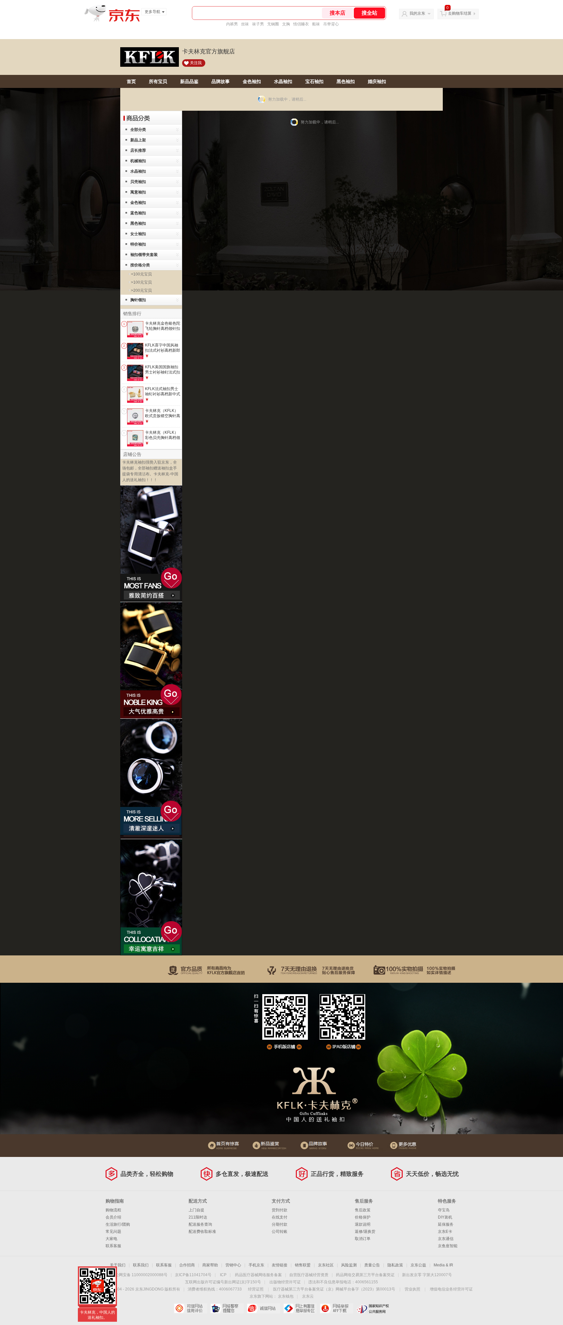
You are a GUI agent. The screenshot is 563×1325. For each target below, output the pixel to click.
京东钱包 (286, 1296)
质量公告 (372, 1265)
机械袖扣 (138, 161)
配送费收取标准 (202, 1231)
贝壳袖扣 (138, 181)
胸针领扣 (138, 300)
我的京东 (417, 13)
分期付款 (279, 1224)
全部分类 (138, 129)
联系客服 (113, 1246)
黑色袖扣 (346, 81)
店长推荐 (138, 150)
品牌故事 (220, 81)
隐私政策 (395, 1265)
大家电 (111, 1238)
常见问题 (113, 1231)
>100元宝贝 (141, 282)
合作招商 (187, 1265)
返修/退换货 (365, 1231)
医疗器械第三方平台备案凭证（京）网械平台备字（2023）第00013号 (334, 1289)
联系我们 (141, 1265)
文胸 (286, 24)
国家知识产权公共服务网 (373, 1308)
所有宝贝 (158, 81)
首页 (131, 81)
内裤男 (232, 24)
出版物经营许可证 (285, 1282)
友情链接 (279, 1265)
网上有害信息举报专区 (300, 1308)
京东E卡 (445, 1231)
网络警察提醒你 (227, 1308)
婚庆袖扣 (377, 81)
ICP (223, 1275)
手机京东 (256, 1265)
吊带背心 (331, 24)
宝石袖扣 (314, 81)
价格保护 (362, 1217)
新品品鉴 (189, 81)
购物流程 (113, 1210)
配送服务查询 (200, 1224)
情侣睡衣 (301, 24)
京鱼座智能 (447, 1246)
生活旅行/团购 (118, 1224)
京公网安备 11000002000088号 (139, 1275)
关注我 (196, 63)
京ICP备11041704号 (193, 1275)
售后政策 (362, 1210)
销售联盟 (302, 1265)
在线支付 (279, 1217)
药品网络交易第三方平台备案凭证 (365, 1275)
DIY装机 (445, 1217)
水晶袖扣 (283, 81)
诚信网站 (263, 1308)
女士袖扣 (138, 234)
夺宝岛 (444, 1210)
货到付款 (279, 1210)
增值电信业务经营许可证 (451, 1289)
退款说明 (362, 1224)
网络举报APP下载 (336, 1308)
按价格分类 (140, 265)
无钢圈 (273, 24)
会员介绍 (113, 1217)
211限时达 (198, 1217)
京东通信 (446, 1238)
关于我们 (117, 1265)
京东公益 (418, 1265)
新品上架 (138, 140)
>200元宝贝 (141, 290)
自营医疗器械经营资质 (308, 1275)
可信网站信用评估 (190, 1308)
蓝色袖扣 (138, 213)
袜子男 (258, 24)
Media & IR (443, 1265)
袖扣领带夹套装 (144, 254)
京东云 (308, 1296)
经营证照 (256, 1289)
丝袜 (245, 24)
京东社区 (326, 1265)
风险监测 (349, 1265)
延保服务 (446, 1224)
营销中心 (233, 1265)
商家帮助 (210, 1265)
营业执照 (412, 1289)
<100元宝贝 (141, 274)
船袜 (316, 24)
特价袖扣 (138, 244)
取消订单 (362, 1238)
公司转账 (279, 1231)
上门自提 (196, 1210)
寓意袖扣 (138, 192)
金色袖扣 (252, 81)
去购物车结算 (459, 13)
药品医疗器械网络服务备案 (258, 1275)
